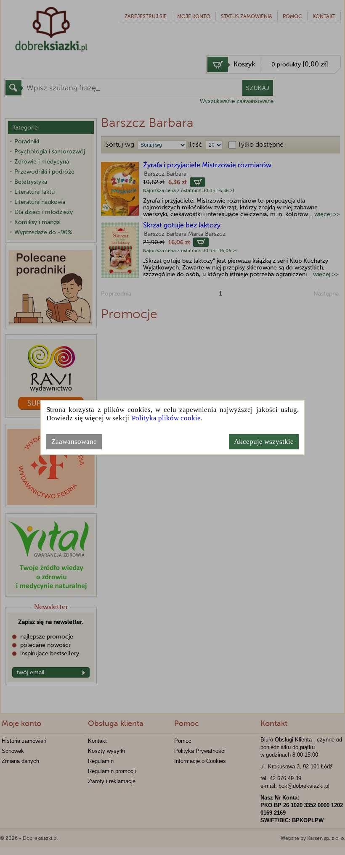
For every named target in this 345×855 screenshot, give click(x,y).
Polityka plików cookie (166, 418)
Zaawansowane (74, 442)
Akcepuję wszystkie (264, 442)
